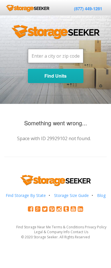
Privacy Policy (95, 227)
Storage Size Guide (71, 195)
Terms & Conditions (68, 227)
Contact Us (79, 231)
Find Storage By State (26, 195)
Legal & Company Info (52, 231)
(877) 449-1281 (88, 8)
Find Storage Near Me (33, 227)
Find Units (55, 75)
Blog (101, 195)
